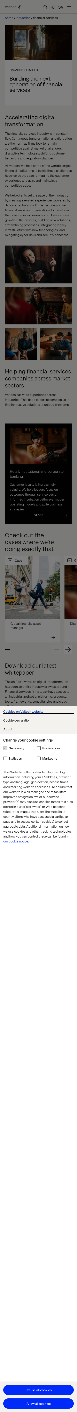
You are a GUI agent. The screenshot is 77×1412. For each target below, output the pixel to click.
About (7, 729)
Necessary (16, 748)
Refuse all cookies (38, 1390)
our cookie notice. (16, 841)
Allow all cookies (38, 1403)
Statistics (15, 758)
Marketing (49, 758)
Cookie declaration (17, 720)
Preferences (51, 748)
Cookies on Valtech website (23, 711)
